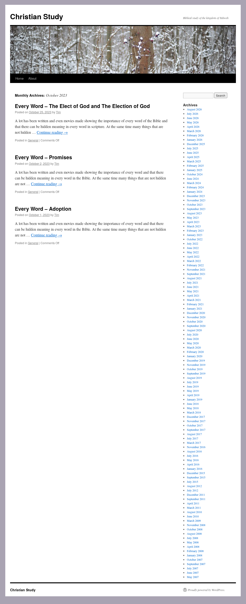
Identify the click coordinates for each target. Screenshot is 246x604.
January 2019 (194, 399)
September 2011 (196, 499)
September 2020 (196, 326)
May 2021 (193, 291)
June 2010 (193, 516)
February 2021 (195, 304)
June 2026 (193, 118)
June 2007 (193, 572)
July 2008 (192, 538)
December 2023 (196, 196)
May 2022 (193, 252)
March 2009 (194, 520)
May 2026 (193, 122)
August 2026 (194, 109)
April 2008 (193, 546)
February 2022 (195, 265)
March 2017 (194, 443)
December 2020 (196, 313)
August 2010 (194, 512)
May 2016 (193, 460)
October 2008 (195, 529)
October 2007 (195, 559)
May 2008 (193, 542)
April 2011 (193, 503)
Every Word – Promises (43, 157)
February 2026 (195, 135)
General (33, 140)
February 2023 (195, 230)
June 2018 (193, 404)
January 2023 (194, 235)
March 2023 (194, 226)
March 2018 (194, 412)
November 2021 (196, 269)
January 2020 (194, 356)
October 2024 (195, 174)
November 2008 (196, 525)
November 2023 (196, 200)
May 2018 (193, 408)
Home (19, 78)
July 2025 (192, 148)
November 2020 (196, 317)
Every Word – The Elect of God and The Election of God (82, 105)
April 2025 (193, 157)
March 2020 (194, 347)
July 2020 (192, 334)
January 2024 (194, 191)
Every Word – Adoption (43, 208)
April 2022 (193, 256)
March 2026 (194, 131)
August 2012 (194, 486)
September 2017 (196, 430)
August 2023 (194, 213)
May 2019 (193, 391)
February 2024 (195, 187)
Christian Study (36, 16)
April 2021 (193, 295)
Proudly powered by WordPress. (206, 590)
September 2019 (196, 373)
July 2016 (192, 456)
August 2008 (194, 533)
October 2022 (195, 239)
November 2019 (196, 365)
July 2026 (192, 113)
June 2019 (193, 386)
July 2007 (192, 568)
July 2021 (192, 282)
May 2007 (193, 577)
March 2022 (194, 261)
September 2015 (196, 477)
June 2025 (193, 152)
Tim (58, 112)
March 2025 (194, 161)
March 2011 (194, 507)
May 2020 (193, 343)
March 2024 (194, 183)
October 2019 (195, 369)
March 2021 (194, 300)
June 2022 (193, 248)
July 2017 (192, 438)
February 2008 (195, 551)
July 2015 (192, 481)
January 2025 (194, 170)
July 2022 (192, 243)
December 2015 (196, 473)
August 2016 (194, 451)
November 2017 (196, 421)
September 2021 (196, 274)
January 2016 (194, 468)
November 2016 (196, 447)
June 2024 (193, 178)
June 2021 (193, 287)
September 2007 (196, 564)
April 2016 (193, 464)
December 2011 (196, 494)
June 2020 (193, 339)
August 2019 (194, 378)
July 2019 (192, 382)
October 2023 (195, 204)
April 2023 (193, 222)
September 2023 (196, 209)
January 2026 (194, 139)
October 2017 (195, 425)
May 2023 (193, 217)
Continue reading (52, 132)
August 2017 (194, 434)
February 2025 (195, 165)
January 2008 (194, 555)
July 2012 (192, 490)
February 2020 (195, 352)
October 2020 (195, 321)
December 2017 (196, 417)
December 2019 (196, 360)
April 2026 (193, 126)
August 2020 (194, 330)
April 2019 (193, 395)
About (32, 78)
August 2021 (194, 278)
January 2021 (194, 308)
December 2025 (196, 144)
